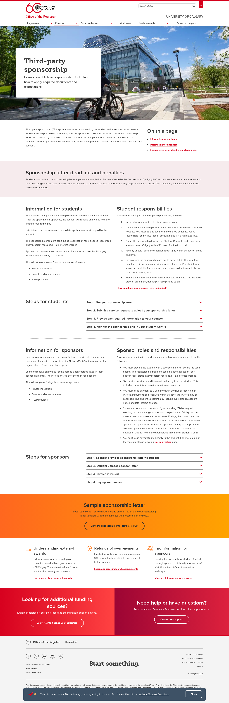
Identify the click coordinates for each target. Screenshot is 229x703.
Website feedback (33, 672)
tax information (163, 442)
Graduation (125, 23)
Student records (147, 23)
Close (194, 694)
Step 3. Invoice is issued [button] (102, 474)
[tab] (144, 302)
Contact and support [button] (171, 619)
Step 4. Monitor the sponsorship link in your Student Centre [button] (126, 326)
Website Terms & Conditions (154, 694)
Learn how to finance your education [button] (57, 623)
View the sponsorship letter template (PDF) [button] (114, 526)
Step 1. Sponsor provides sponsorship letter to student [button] (122, 457)
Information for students (163, 139)
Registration (33, 23)
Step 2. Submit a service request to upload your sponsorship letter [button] (130, 310)
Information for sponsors (163, 144)
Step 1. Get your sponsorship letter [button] (109, 302)
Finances (59, 23)
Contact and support (186, 23)
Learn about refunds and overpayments (116, 569)
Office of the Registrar (41, 16)
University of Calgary (184, 16)
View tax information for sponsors (174, 578)
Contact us (71, 642)
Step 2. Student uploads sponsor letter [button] (112, 466)
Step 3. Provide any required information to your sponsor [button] (124, 318)
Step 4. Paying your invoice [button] (104, 482)
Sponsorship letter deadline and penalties (173, 150)
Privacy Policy (31, 668)
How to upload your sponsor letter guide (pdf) (142, 288)
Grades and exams (89, 23)
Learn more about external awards (52, 578)
